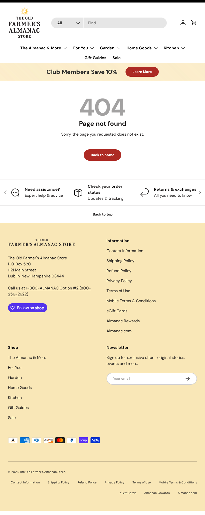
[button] (194, 22)
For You (80, 48)
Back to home (102, 155)
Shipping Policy (120, 260)
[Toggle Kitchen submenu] (183, 48)
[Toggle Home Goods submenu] (156, 48)
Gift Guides (95, 57)
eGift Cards (117, 311)
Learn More (142, 71)
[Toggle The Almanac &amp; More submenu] (65, 48)
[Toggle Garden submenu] (119, 48)
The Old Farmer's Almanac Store (42, 472)
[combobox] (109, 23)
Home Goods (139, 48)
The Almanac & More (40, 48)
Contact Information (124, 250)
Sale (116, 57)
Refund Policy (119, 270)
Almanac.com (119, 331)
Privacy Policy (119, 280)
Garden (107, 48)
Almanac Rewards (123, 321)
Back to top (102, 214)
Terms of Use (118, 290)
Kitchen (171, 48)
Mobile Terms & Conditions (131, 300)
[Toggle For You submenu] (92, 48)
